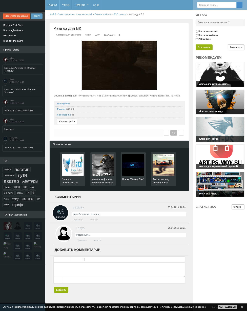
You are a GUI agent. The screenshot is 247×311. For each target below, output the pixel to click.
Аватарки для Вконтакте (68, 35)
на (27, 193)
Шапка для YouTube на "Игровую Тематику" (19, 69)
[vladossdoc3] (28, 246)
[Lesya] (18, 226)
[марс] (28, 236)
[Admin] (8, 226)
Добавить (61, 289)
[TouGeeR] (18, 246)
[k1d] (18, 256)
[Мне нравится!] (166, 133)
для (22, 175)
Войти (36, 15)
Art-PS (22, 6)
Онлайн (237, 207)
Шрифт (17, 205)
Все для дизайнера (208, 35)
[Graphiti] (8, 256)
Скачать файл (67, 121)
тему (15, 199)
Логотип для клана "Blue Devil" (18, 110)
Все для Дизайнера (13, 30)
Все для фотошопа (208, 31)
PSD (25, 187)
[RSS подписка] (187, 14)
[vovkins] (28, 226)
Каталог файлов (102, 14)
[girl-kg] (38, 236)
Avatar (6, 199)
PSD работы (9, 35)
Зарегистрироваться (16, 15)
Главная (52, 4)
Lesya (80, 228)
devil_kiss (13, 138)
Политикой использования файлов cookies (182, 306)
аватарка (27, 198)
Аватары (30, 181)
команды (7, 169)
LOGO (17, 187)
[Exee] (38, 256)
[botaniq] (38, 246)
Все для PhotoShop (13, 25)
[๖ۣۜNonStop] (18, 236)
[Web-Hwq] (8, 246)
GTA (38, 199)
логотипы (9, 175)
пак (32, 187)
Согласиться (227, 307)
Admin (12, 58)
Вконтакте (8, 193)
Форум (66, 4)
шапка (6, 205)
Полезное (80, 4)
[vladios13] (38, 226)
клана (20, 193)
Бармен (78, 207)
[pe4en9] (28, 256)
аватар (11, 181)
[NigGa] (8, 236)
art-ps (96, 4)
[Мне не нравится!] (181, 133)
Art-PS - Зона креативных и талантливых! (71, 14)
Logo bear (9, 129)
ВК (34, 193)
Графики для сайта (13, 41)
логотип (21, 169)
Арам (12, 79)
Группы (7, 187)
